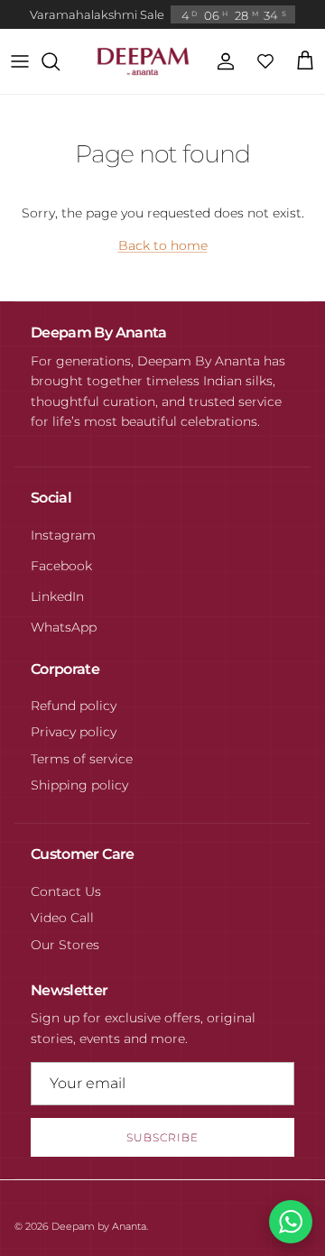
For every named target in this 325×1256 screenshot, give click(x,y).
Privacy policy (73, 732)
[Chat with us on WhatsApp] (290, 1221)
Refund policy (73, 705)
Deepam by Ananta (98, 1226)
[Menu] (20, 61)
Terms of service (82, 759)
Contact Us (66, 891)
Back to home (163, 245)
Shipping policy (79, 785)
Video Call (62, 918)
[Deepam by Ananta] (143, 61)
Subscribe (162, 1137)
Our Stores (65, 945)
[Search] (59, 61)
